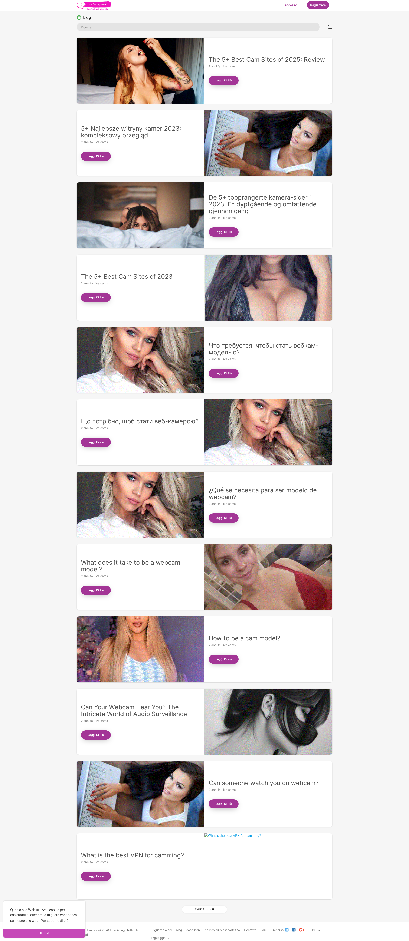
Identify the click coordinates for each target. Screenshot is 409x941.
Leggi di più (224, 80)
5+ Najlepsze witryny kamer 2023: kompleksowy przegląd (131, 132)
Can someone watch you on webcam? (264, 783)
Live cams (228, 66)
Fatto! (44, 933)
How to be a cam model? (244, 638)
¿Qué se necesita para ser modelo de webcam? (263, 493)
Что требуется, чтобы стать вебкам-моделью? (263, 349)
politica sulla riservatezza (222, 930)
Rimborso (277, 930)
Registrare (318, 5)
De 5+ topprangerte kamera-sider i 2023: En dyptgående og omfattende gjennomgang (263, 204)
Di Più (312, 930)
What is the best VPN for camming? (132, 855)
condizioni (193, 930)
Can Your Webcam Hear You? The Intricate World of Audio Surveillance (134, 710)
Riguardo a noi (162, 930)
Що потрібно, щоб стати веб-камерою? (140, 421)
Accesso (291, 5)
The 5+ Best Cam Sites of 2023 (127, 276)
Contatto (250, 930)
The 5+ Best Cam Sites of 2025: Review (267, 59)
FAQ (263, 930)
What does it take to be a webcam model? (130, 566)
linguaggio (158, 938)
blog (179, 930)
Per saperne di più (54, 920)
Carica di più (204, 909)
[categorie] (329, 27)
